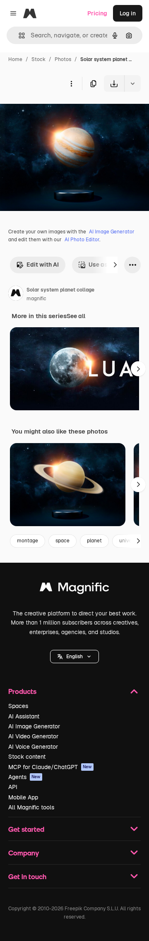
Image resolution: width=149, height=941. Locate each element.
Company (23, 852)
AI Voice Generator (33, 746)
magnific (36, 298)
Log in (128, 13)
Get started (26, 829)
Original (53, 111)
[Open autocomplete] (18, 35)
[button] (74, 656)
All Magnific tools (31, 807)
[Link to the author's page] (15, 294)
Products (22, 691)
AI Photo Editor (82, 239)
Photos (63, 59)
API (12, 787)
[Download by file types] (132, 83)
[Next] (115, 265)
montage (27, 540)
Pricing (97, 13)
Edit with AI (42, 264)
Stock (38, 59)
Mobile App (23, 797)
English (74, 656)
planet (94, 540)
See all (76, 316)
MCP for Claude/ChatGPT (50, 767)
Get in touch (27, 876)
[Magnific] (74, 589)
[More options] (71, 83)
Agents (24, 777)
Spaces (18, 706)
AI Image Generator (112, 231)
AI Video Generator (33, 736)
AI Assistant (23, 716)
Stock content (27, 756)
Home (15, 59)
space (62, 540)
